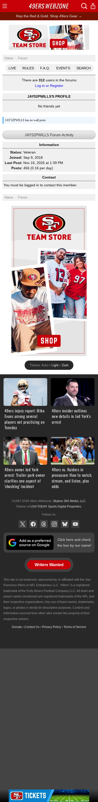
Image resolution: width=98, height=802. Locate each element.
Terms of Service (75, 627)
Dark (65, 365)
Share (93, 6)
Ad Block (49, 28)
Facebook (33, 524)
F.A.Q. (45, 68)
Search (83, 68)
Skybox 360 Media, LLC (69, 501)
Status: (16, 152)
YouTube (75, 524)
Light (55, 365)
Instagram (54, 524)
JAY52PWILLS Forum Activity (49, 135)
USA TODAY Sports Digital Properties (55, 506)
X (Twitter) (23, 524)
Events (63, 68)
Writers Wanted (49, 565)
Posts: (16, 168)
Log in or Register (49, 86)
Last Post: (13, 163)
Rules (28, 68)
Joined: (15, 157)
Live (12, 68)
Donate (17, 627)
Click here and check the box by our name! (74, 542)
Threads (44, 524)
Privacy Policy (51, 627)
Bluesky (65, 524)
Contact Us (31, 627)
